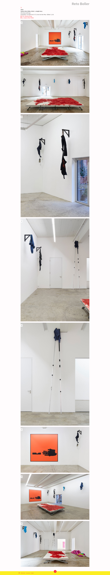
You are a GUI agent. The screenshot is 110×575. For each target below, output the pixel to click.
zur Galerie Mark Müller (28, 18)
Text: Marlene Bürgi (27, 16)
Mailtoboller (23, 573)
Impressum (28, 573)
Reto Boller (80, 4)
